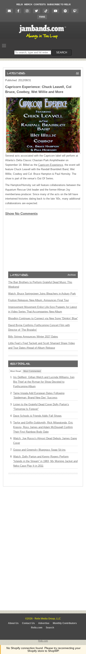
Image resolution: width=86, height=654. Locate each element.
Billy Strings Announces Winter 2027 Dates (33, 336)
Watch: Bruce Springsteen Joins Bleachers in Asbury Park (42, 293)
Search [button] (61, 52)
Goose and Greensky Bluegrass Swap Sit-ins (39, 449)
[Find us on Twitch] (75, 11)
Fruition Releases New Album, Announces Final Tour (38, 300)
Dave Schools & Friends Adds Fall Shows (37, 415)
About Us (13, 623)
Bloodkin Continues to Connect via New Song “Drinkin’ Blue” (43, 318)
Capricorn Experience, (51, 164)
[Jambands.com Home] (43, 39)
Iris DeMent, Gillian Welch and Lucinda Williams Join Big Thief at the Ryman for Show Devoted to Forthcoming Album (43, 382)
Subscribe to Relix (59, 4)
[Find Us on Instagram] (28, 11)
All (77, 73)
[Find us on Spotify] (66, 11)
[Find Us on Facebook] (19, 11)
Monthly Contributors (65, 623)
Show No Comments (21, 214)
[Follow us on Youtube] (56, 11)
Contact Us (28, 623)
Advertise (43, 623)
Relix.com (36, 627)
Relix (19, 4)
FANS (42, 17)
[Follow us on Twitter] (37, 11)
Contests (40, 4)
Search (50, 627)
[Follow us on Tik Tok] (47, 11)
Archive (72, 275)
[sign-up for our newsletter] (10, 11)
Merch (28, 4)
